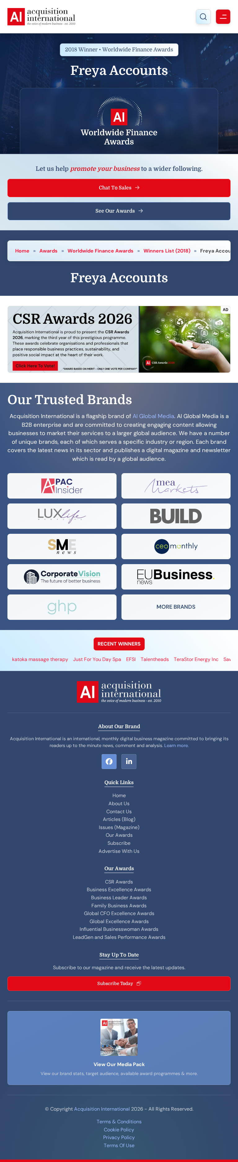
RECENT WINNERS (119, 644)
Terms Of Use (119, 1145)
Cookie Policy (119, 1129)
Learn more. (176, 745)
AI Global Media (153, 416)
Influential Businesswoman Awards (119, 929)
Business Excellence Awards (119, 889)
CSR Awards (119, 882)
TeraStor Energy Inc (175, 659)
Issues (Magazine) (119, 827)
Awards (48, 251)
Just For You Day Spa (76, 659)
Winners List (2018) (166, 251)
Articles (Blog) (119, 819)
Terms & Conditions (119, 1121)
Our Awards (119, 835)
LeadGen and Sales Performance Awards (119, 937)
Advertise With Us (119, 851)
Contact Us (119, 811)
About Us (119, 803)
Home (22, 251)
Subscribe (119, 843)
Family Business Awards (119, 905)
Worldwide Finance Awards (101, 251)
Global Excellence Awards (119, 921)
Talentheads (134, 659)
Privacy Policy (119, 1137)
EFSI (110, 659)
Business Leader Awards (119, 897)
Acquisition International (102, 1109)
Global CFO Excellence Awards (119, 913)
